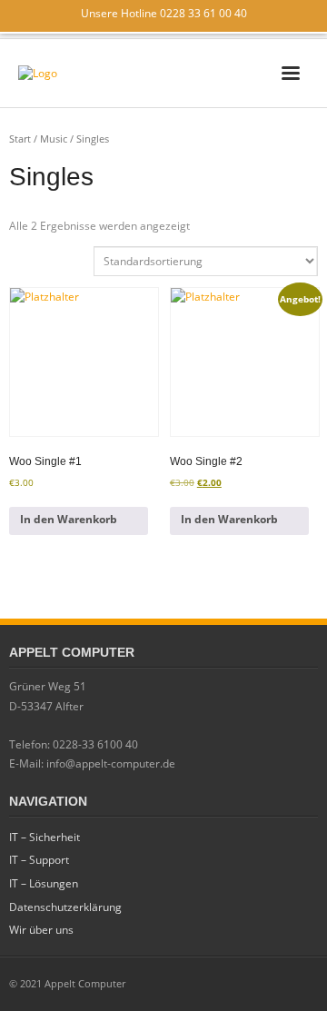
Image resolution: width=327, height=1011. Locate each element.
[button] (78, 521)
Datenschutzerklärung (65, 907)
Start (20, 138)
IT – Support (39, 859)
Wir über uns (41, 929)
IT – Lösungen (43, 883)
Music (53, 138)
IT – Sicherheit (44, 837)
